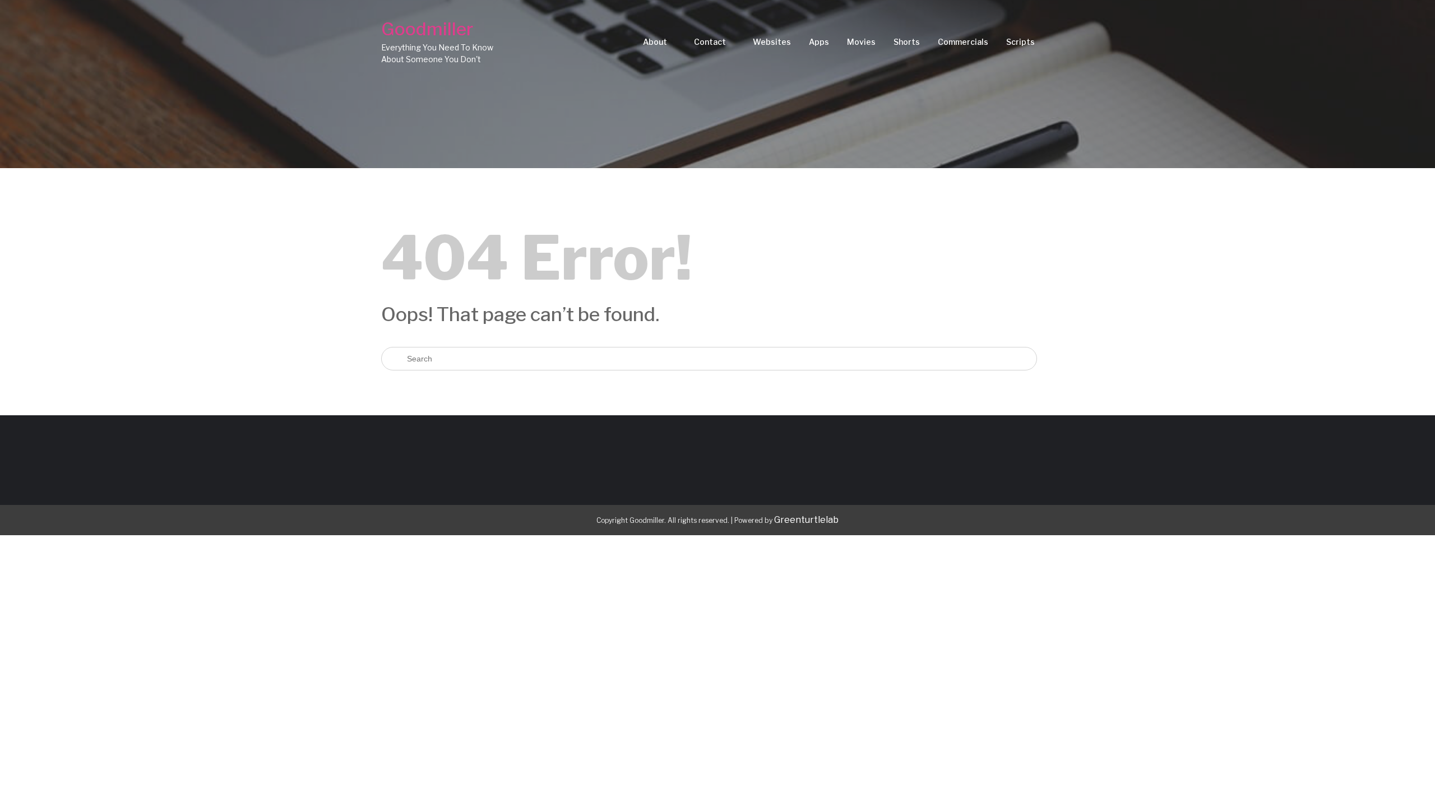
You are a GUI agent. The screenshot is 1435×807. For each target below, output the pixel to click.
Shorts (907, 42)
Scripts (1020, 42)
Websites (772, 42)
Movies (861, 42)
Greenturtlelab (806, 519)
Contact (710, 42)
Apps (819, 42)
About (655, 42)
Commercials (963, 42)
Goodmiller (427, 29)
